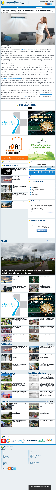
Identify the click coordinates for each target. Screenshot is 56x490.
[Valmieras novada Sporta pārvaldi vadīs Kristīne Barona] (33, 280)
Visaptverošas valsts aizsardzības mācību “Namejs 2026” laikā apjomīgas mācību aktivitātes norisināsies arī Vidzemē (19, 287)
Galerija (4, 401)
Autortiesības (33, 461)
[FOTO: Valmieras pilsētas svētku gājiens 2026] (6, 407)
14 (45, 171)
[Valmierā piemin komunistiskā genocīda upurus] (6, 415)
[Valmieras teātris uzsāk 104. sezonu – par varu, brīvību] (33, 338)
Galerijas (17, 7)
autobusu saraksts (38, 189)
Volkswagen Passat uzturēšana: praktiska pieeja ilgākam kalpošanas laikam (47, 356)
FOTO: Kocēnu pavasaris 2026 (46, 420)
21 (45, 172)
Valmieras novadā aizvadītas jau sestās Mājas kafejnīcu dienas (47, 319)
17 (30, 172)
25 (34, 174)
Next (52, 259)
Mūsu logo (5, 464)
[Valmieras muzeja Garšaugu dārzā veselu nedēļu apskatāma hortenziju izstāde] (6, 321)
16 (52, 171)
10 (30, 171)
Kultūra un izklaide (34, 457)
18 (34, 172)
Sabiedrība (32, 453)
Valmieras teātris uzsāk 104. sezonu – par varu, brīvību (46, 335)
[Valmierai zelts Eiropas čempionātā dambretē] (6, 329)
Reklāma (52, 1)
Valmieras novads (4, 433)
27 (41, 174)
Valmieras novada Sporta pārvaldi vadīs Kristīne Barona (46, 277)
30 (52, 174)
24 (30, 174)
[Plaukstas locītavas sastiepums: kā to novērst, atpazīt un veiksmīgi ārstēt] (6, 180)
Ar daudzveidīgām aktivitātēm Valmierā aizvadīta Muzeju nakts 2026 (47, 405)
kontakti (36, 187)
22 (49, 172)
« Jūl (29, 177)
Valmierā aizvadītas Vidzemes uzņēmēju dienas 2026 (19, 421)
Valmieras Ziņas (4, 430)
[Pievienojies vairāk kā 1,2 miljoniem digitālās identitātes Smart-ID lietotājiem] (33, 366)
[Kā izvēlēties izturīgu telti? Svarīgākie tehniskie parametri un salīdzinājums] (6, 196)
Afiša (24, 7)
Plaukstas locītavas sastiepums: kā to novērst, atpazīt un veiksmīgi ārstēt (19, 178)
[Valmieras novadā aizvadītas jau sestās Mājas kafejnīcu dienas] (33, 321)
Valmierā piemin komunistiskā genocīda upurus (19, 412)
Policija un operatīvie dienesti (36, 455)
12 (38, 171)
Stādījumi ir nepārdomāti (37, 211)
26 (38, 174)
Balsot (50, 212)
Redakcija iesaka (8, 373)
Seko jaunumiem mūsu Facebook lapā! (40, 486)
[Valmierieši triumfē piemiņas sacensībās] (6, 338)
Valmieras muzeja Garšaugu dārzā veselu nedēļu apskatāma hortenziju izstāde (19, 319)
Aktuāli (4, 241)
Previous (3, 259)
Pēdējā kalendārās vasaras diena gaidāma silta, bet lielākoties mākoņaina (19, 278)
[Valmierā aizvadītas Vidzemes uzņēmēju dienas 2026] (6, 423)
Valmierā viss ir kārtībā (37, 208)
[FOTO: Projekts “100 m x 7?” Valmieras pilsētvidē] (33, 415)
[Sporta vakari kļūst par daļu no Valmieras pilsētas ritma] (6, 205)
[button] (48, 5)
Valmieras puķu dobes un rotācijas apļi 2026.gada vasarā (19, 375)
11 (34, 171)
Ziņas (9, 7)
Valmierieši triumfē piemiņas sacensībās (18, 335)
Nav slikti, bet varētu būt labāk (39, 209)
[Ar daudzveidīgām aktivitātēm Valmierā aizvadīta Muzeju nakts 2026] (33, 407)
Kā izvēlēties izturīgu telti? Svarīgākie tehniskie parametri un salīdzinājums (19, 195)
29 (49, 174)
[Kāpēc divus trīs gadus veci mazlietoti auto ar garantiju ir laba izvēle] (6, 188)
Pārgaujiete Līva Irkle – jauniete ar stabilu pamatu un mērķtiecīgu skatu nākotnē (19, 384)
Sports (31, 456)
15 (49, 171)
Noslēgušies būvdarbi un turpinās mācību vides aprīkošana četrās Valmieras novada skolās (46, 286)
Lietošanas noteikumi (34, 462)
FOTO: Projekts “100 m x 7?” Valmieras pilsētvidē (46, 412)
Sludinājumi (31, 7)
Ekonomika (32, 454)
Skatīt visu (51, 241)
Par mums (41, 1)
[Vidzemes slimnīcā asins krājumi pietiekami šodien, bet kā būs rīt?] (6, 394)
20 (41, 172)
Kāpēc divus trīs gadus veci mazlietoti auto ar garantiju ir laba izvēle (19, 186)
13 (41, 171)
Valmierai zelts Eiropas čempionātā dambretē (17, 327)
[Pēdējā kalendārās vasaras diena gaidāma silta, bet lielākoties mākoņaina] (6, 280)
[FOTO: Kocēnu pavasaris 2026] (33, 423)
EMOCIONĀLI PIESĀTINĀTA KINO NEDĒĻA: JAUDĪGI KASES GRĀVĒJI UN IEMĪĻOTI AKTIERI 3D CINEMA (19, 170)
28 (45, 174)
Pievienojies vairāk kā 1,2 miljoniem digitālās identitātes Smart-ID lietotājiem (47, 364)
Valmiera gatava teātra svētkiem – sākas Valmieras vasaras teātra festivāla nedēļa (47, 328)
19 (38, 172)
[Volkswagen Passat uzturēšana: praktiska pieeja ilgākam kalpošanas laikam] (33, 358)
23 (52, 172)
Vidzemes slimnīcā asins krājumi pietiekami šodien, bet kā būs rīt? (19, 393)
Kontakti (46, 1)
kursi (34, 190)
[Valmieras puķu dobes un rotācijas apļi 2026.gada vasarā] (6, 378)
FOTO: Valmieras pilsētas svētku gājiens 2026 (19, 404)
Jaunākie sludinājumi (37, 373)
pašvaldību (35, 185)
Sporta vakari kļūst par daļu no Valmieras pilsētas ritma (19, 202)
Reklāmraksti (39, 7)
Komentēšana (33, 463)
